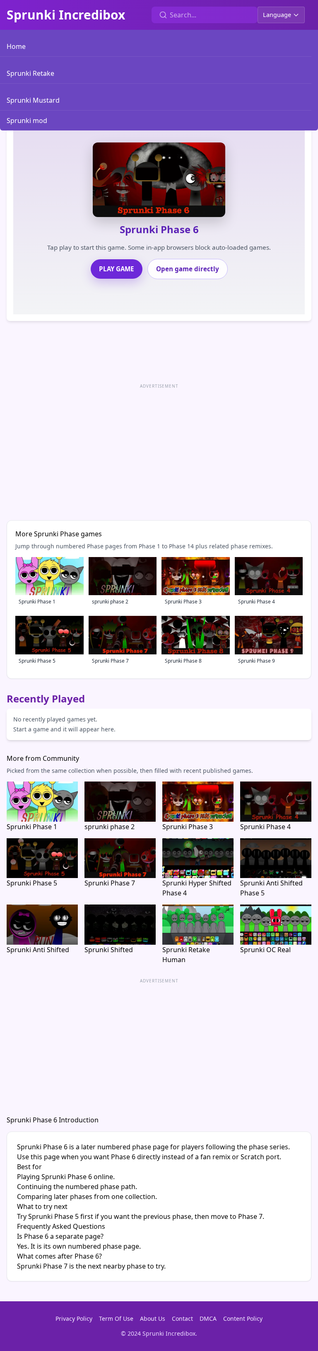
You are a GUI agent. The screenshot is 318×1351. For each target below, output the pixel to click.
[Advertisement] (159, 449)
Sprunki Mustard (33, 100)
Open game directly (187, 269)
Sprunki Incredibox (66, 14)
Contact (182, 1318)
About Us (152, 1318)
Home (16, 46)
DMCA (208, 1318)
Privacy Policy (73, 1318)
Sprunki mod (27, 120)
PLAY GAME (116, 269)
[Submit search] (163, 15)
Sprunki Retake (30, 73)
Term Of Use (116, 1318)
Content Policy (243, 1318)
